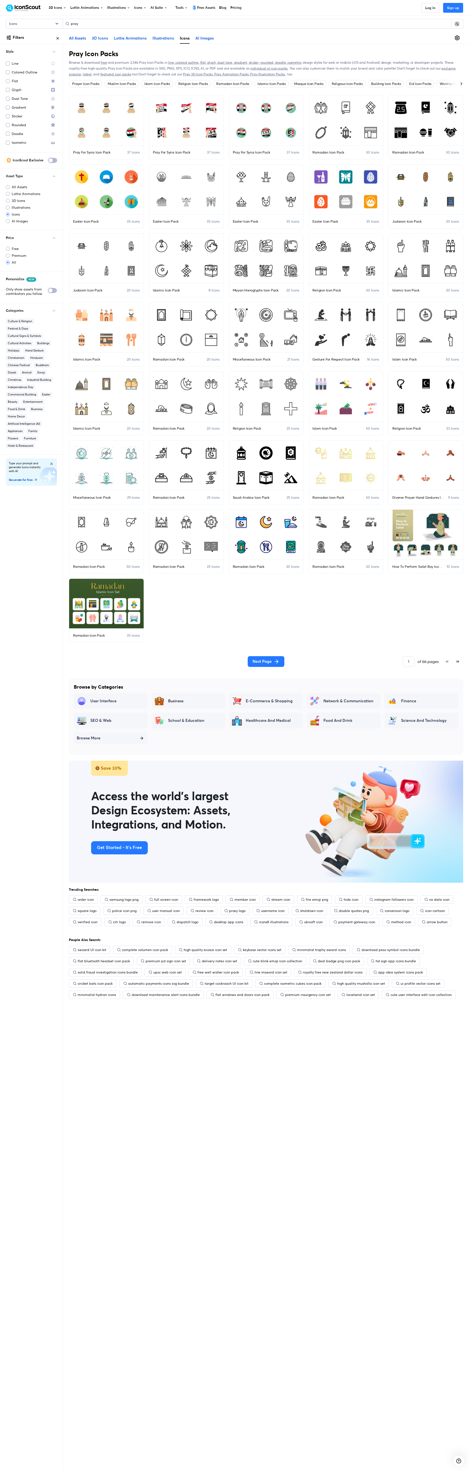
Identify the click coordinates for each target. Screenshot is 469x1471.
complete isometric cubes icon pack (292, 983)
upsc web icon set (167, 972)
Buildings (43, 343)
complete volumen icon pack (145, 950)
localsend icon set (360, 995)
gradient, (241, 62)
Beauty (12, 402)
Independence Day (20, 387)
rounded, (267, 62)
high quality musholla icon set (361, 983)
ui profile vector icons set (420, 983)
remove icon (151, 922)
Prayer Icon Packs (85, 84)
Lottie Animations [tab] (130, 38)
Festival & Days (18, 328)
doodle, (281, 62)
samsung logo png (124, 899)
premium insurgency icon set (308, 995)
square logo (87, 911)
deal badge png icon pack (339, 961)
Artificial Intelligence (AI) (24, 423)
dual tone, (225, 62)
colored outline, (187, 62)
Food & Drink (16, 409)
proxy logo (237, 911)
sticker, (254, 62)
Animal (27, 372)
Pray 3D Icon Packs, (198, 74)
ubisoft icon (313, 922)
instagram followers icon (394, 899)
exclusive (448, 68)
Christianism (16, 358)
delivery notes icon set (219, 961)
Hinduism (36, 358)
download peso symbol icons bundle (391, 950)
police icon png (124, 911)
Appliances (15, 431)
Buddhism (42, 365)
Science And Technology (424, 721)
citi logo (119, 922)
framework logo (206, 899)
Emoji (41, 372)
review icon (204, 911)
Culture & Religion (20, 321)
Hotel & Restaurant (20, 445)
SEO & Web (100, 721)
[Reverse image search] (457, 23)
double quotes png (354, 911)
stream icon (280, 899)
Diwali (12, 372)
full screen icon (166, 899)
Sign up (453, 8)
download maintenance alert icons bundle (166, 995)
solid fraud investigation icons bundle (108, 972)
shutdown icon (311, 911)
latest (87, 74)
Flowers (13, 438)
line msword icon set (271, 972)
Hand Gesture (34, 350)
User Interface (103, 701)
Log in (430, 8)
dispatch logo (187, 922)
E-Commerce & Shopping (269, 701)
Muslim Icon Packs (122, 84)
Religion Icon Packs (193, 84)
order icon (86, 899)
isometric (295, 62)
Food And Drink (337, 721)
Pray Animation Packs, (232, 74)
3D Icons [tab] (100, 38)
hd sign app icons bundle (396, 961)
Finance (408, 701)
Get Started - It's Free (119, 848)
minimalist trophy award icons (321, 950)
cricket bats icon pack (95, 983)
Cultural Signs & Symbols (24, 336)
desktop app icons (228, 922)
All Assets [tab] (77, 38)
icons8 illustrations (273, 922)
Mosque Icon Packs (308, 84)
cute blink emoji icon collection (277, 961)
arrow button (437, 922)
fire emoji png (317, 899)
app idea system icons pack (400, 972)
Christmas (14, 380)
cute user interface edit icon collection (421, 995)
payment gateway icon (356, 922)
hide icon (351, 899)
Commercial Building (22, 394)
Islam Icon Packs (157, 84)
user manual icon (166, 911)
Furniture (30, 438)
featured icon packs (115, 74)
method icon (401, 922)
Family (32, 431)
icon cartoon (435, 911)
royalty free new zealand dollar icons (332, 972)
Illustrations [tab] (163, 38)
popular (75, 74)
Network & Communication (348, 701)
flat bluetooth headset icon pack (104, 961)
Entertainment (33, 402)
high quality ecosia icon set (205, 950)
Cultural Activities (19, 343)
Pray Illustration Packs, (268, 74)
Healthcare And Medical (268, 721)
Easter (46, 394)
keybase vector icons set (262, 950)
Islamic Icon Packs (271, 84)
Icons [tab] (185, 38)
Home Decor (16, 416)
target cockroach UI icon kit (226, 983)
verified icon (87, 922)
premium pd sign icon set (166, 961)
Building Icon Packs (386, 84)
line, (171, 62)
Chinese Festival (19, 365)
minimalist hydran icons (97, 995)
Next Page (262, 661)
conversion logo (397, 911)
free (104, 62)
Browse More (88, 738)
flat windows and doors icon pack (242, 995)
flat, (203, 62)
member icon (245, 899)
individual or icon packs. (269, 68)
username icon (273, 911)
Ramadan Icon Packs (232, 84)
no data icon (439, 899)
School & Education (186, 721)
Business (37, 409)
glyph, (212, 62)
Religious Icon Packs (347, 84)
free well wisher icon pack (218, 972)
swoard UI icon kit (92, 950)
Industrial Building (39, 380)
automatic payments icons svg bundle (158, 983)
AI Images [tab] (204, 38)
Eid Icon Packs (420, 84)
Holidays (13, 350)
